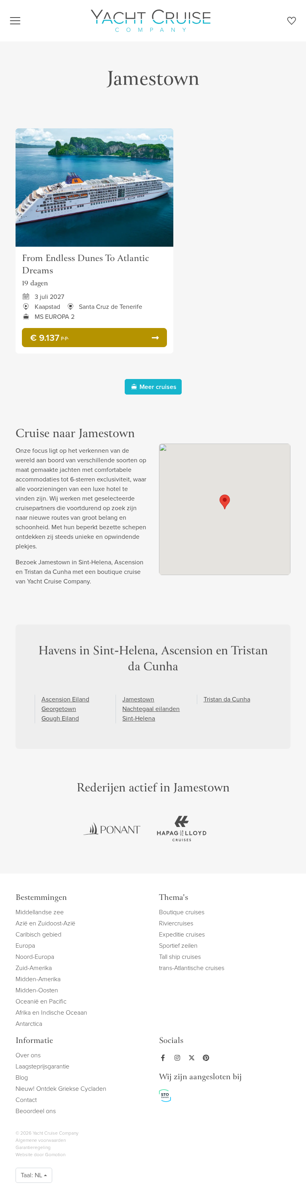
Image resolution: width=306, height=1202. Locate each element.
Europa (25, 945)
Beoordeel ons (36, 1111)
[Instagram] (178, 1058)
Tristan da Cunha (227, 699)
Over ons (28, 1055)
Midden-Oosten (37, 990)
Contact (26, 1099)
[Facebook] (164, 1058)
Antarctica (29, 1023)
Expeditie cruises (182, 934)
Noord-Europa (35, 956)
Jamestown (138, 699)
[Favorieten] (291, 22)
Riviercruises (176, 923)
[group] (112, 828)
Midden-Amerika (38, 979)
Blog (22, 1077)
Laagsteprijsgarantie (42, 1066)
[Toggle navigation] (15, 20)
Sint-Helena (138, 718)
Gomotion (55, 1154)
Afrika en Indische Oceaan (51, 1012)
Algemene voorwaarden (41, 1140)
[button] (224, 502)
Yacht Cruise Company (150, 21)
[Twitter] (193, 1058)
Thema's (173, 898)
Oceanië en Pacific (41, 1001)
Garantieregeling (33, 1147)
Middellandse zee (40, 912)
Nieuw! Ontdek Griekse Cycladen (61, 1088)
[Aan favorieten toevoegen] (163, 139)
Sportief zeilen (178, 945)
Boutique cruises (181, 912)
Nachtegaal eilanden (151, 708)
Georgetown (58, 708)
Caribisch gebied (38, 934)
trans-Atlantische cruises (191, 967)
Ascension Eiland (65, 699)
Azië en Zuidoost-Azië (45, 923)
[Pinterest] (207, 1058)
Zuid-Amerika (34, 967)
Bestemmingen (41, 898)
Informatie (34, 1041)
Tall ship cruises (180, 956)
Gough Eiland (60, 718)
